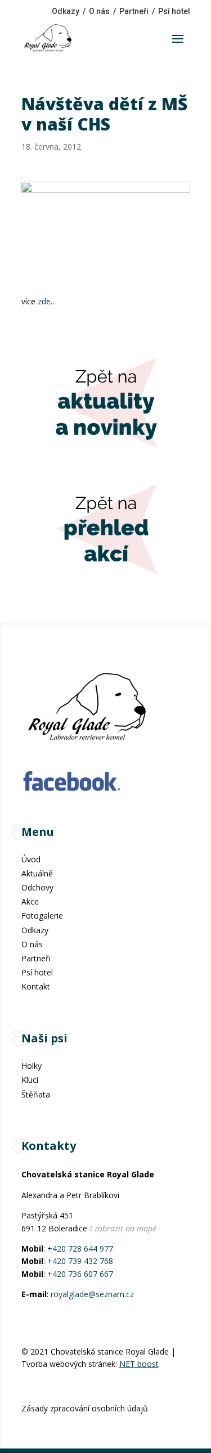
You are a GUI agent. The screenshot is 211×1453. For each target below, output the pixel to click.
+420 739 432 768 (80, 1261)
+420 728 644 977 (80, 1248)
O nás (99, 11)
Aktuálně (37, 873)
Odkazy (65, 11)
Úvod (31, 859)
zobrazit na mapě (125, 1228)
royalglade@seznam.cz (92, 1294)
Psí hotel (174, 11)
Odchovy (37, 887)
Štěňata (35, 1094)
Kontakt (35, 986)
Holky (31, 1065)
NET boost (139, 1363)
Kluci (29, 1079)
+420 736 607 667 (80, 1273)
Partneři (134, 11)
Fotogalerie (42, 915)
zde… (47, 301)
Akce (30, 901)
